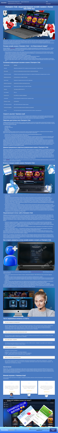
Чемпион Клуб (12, 48)
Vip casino (8, 159)
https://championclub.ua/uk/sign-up (37, 271)
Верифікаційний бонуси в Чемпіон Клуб (14, 3)
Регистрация (48, 3)
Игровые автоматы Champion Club (14, 1)
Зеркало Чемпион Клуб (25, 1)
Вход (47, 1)
